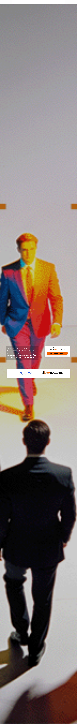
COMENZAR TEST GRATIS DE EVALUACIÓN (57, 353)
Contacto (63, 1)
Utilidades (29, 1)
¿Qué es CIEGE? (22, 1)
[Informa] (25, 373)
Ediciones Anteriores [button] (54, 1)
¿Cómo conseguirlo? (37, 1)
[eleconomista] (52, 372)
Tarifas (46, 1)
